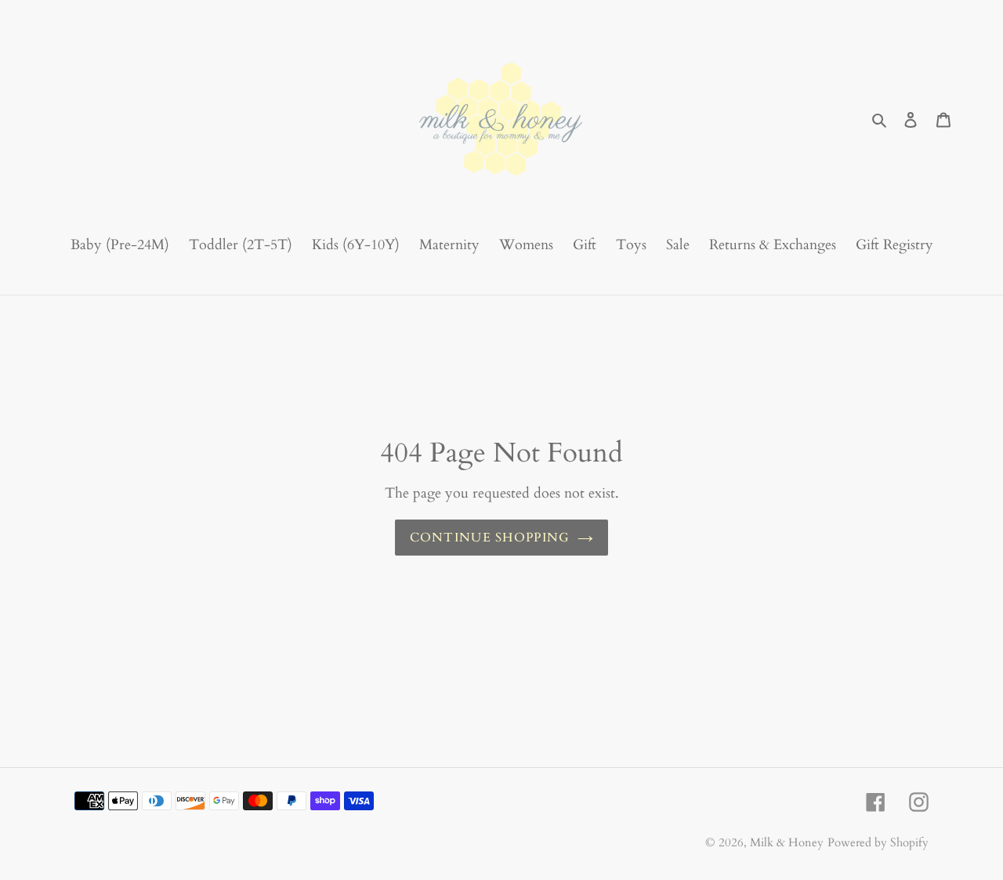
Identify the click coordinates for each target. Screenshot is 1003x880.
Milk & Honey (787, 842)
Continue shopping (490, 537)
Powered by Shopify (878, 842)
